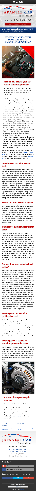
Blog (8, 29)
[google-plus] (28, 478)
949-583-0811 (18, 416)
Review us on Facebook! (14, 469)
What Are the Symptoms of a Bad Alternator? (9, 428)
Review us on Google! (13, 466)
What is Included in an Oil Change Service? (25, 428)
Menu (19, 2)
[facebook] (7, 478)
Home (3, 29)
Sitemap (22, 489)
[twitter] (18, 478)
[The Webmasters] (18, 485)
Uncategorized (15, 29)
